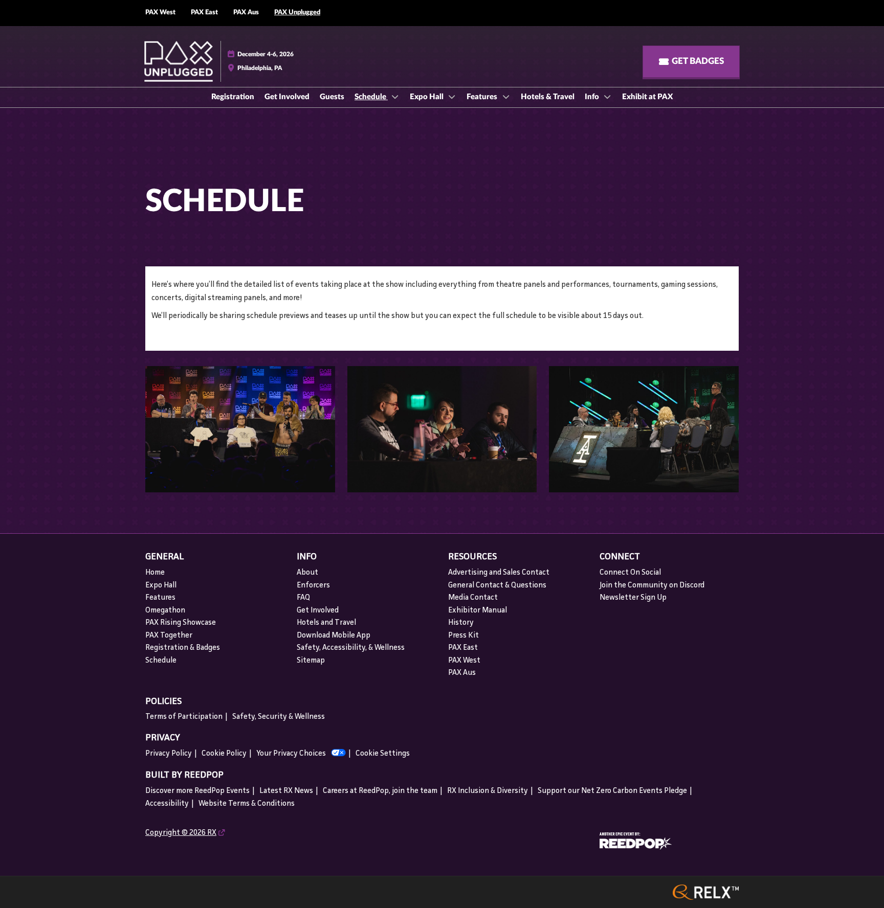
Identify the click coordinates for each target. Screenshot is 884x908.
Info (593, 97)
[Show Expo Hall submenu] (452, 96)
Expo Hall (427, 97)
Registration (232, 97)
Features (483, 97)
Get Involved (287, 97)
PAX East (204, 12)
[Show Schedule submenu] (395, 96)
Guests (332, 97)
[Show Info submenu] (607, 96)
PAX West (160, 12)
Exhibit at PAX (647, 97)
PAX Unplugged (297, 12)
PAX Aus (246, 12)
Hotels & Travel (547, 97)
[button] (691, 62)
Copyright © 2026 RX (180, 833)
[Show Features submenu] (506, 96)
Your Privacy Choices (291, 754)
